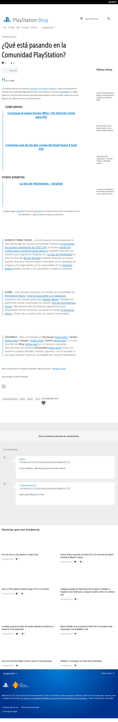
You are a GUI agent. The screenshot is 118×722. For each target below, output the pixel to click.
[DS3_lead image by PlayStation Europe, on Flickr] (41, 162)
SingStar (20, 211)
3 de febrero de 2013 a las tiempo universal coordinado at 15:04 (44, 462)
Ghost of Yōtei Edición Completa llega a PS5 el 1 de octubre (25, 589)
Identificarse (91, 18)
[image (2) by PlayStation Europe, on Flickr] (41, 138)
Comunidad (63, 92)
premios (30, 399)
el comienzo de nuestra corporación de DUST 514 (40, 245)
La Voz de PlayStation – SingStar (41, 183)
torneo (37, 399)
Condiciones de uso (10, 707)
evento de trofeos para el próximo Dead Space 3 (37, 248)
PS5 (5, 27)
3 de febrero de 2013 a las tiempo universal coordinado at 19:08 (44, 488)
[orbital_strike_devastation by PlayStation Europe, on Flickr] (41, 205)
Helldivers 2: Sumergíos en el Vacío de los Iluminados (81, 661)
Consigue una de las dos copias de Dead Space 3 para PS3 (41, 147)
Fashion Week (50, 299)
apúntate (38, 211)
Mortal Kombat (32, 257)
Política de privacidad (30, 707)
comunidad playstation (9, 399)
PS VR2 (12, 27)
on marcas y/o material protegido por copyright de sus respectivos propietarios (54, 698)
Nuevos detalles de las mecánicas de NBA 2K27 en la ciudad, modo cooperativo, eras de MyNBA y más (86, 627)
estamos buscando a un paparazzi (46, 295)
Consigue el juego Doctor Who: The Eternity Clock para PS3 (41, 115)
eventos (52, 88)
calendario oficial (59, 368)
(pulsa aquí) (61, 337)
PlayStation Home (15, 295)
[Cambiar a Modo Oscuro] (81, 18)
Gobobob (13, 70)
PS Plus (34, 27)
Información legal (9, 711)
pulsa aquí (60, 340)
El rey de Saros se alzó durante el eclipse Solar (20, 554)
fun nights (43, 88)
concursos (34, 88)
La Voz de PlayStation (59, 254)
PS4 (18, 27)
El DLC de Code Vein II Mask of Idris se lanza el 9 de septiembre (27, 661)
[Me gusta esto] (17, 559)
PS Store (25, 27)
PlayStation (30, 20)
